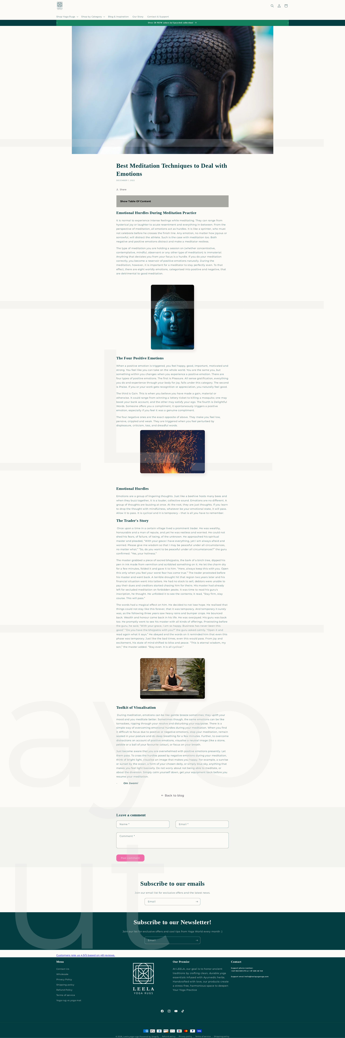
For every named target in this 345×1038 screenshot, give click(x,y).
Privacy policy (185, 1036)
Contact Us (62, 969)
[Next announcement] (288, 23)
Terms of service (65, 995)
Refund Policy (64, 989)
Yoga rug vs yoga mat (68, 1000)
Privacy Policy (64, 979)
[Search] (272, 5)
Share (123, 189)
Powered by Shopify (149, 1037)
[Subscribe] (196, 901)
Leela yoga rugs (131, 1037)
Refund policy (168, 1036)
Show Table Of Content (135, 201)
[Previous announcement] (57, 23)
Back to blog (174, 795)
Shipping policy (65, 984)
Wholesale (62, 974)
